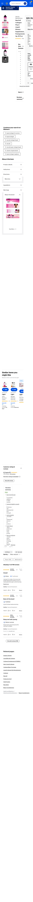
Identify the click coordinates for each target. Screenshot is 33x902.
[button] (19, 46)
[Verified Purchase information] (17, 569)
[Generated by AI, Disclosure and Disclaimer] (10, 546)
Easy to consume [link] (11, 535)
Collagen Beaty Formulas (9, 667)
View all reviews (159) (12, 641)
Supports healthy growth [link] (13, 504)
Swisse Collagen (7, 655)
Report (20, 590)
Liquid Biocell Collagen (9, 658)
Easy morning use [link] (11, 494)
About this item (8, 159)
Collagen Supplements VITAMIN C (12, 661)
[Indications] (21, 169)
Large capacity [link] (10, 515)
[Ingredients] (21, 185)
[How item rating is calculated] (19, 476)
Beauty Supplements (8, 687)
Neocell (5, 676)
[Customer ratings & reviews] (21, 467)
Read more (6, 584)
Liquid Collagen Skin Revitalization (12, 670)
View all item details (24, 86)
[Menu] (2, 3)
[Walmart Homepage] (6, 3)
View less (13, 545)
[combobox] (18, 3)
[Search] (25, 3)
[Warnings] (21, 190)
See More (11, 229)
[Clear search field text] (23, 3)
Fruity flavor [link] (10, 526)
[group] (22, 39)
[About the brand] (20, 194)
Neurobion (6, 684)
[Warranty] (20, 179)
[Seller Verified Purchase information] (17, 616)
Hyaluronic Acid (7, 679)
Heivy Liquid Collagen (8, 664)
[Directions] (21, 174)
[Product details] (21, 164)
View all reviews (9, 480)
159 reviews (12, 474)
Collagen (5, 673)
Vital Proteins (6, 681)
